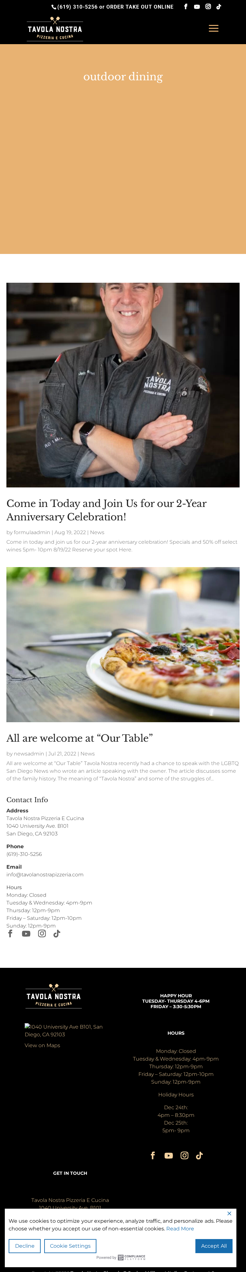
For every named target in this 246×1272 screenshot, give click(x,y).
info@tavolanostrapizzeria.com (45, 875)
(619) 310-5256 (77, 7)
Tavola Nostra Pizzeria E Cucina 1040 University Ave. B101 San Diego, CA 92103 (45, 826)
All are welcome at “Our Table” (79, 738)
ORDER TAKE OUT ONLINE (140, 7)
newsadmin (29, 754)
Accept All (214, 1246)
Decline (25, 1246)
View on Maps (42, 1045)
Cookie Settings (70, 1246)
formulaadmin (32, 532)
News (97, 532)
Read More (180, 1229)
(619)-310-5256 (24, 854)
